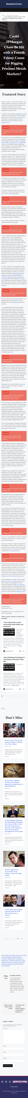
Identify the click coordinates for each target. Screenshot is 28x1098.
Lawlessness (12, 960)
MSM (16, 960)
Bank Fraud (8, 955)
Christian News (19, 958)
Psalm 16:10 (16, 581)
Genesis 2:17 (22, 117)
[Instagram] (6, 1081)
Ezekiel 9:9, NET (21, 591)
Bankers (14, 955)
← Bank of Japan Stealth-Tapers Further (7, 1006)
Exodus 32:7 (16, 584)
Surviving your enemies (12, 962)
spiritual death (19, 113)
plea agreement (15, 302)
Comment (5, 1028)
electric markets (16, 273)
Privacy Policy (14, 1086)
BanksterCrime (14, 4)
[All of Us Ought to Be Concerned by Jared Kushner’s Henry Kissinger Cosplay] (14, 866)
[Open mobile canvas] (1, 10)
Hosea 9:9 (22, 584)
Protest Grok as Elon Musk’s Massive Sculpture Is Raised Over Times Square (14, 742)
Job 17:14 (11, 581)
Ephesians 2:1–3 (5, 122)
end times (10, 964)
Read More (7, 756)
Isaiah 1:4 (21, 576)
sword (2, 965)
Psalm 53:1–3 (15, 576)
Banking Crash (19, 955)
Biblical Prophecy (12, 958)
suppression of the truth (18, 964)
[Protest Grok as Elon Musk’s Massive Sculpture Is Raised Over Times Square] (14, 737)
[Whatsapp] (10, 1081)
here (5, 285)
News (19, 960)
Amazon (12, 991)
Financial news (4, 960)
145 (17, 938)
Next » (22, 938)
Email (4, 1052)
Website (5, 1058)
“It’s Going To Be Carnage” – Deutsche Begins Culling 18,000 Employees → (20, 1008)
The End (20, 962)
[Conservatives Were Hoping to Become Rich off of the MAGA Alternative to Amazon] (14, 906)
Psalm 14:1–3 (5, 576)
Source (11, 525)
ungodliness (7, 965)
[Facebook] (2, 1081)
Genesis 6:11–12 (15, 550)
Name (5, 1046)
